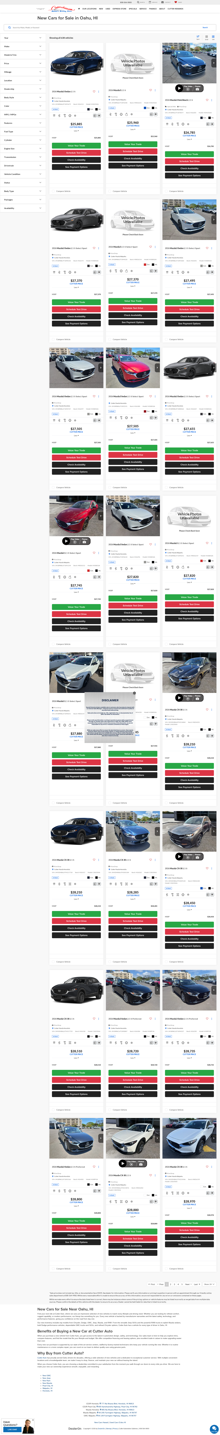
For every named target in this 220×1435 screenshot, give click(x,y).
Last (196, 1284)
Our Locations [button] (89, 8)
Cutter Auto (41, 1358)
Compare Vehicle (63, 191)
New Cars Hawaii (101, 1422)
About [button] (162, 8)
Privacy (115, 1429)
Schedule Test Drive (76, 152)
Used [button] (108, 8)
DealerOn (101, 1429)
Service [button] (143, 8)
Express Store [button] (119, 8)
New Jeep (47, 1378)
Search (205, 27)
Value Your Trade (76, 145)
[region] (76, 137)
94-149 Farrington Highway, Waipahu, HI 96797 (117, 1416)
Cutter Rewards (175, 8)
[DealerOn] (74, 1429)
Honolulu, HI (47, 1391)
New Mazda (47, 1383)
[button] (100, 63)
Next (188, 1284)
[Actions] (98, 91)
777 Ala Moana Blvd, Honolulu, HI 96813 (117, 1404)
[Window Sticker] (99, 115)
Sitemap (109, 1429)
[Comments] (95, 115)
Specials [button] (133, 8)
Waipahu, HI (47, 1388)
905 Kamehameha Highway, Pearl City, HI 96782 (117, 1407)
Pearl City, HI (48, 1386)
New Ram (46, 1381)
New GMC (47, 1376)
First (152, 1284)
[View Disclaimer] (75, 115)
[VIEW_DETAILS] (133, 63)
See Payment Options (76, 167)
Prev (160, 1284)
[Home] (79, 9)
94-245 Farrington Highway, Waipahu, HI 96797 (117, 1413)
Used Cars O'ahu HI (118, 1422)
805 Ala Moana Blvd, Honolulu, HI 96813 (117, 1410)
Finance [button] (153, 8)
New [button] (101, 8)
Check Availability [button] (76, 159)
